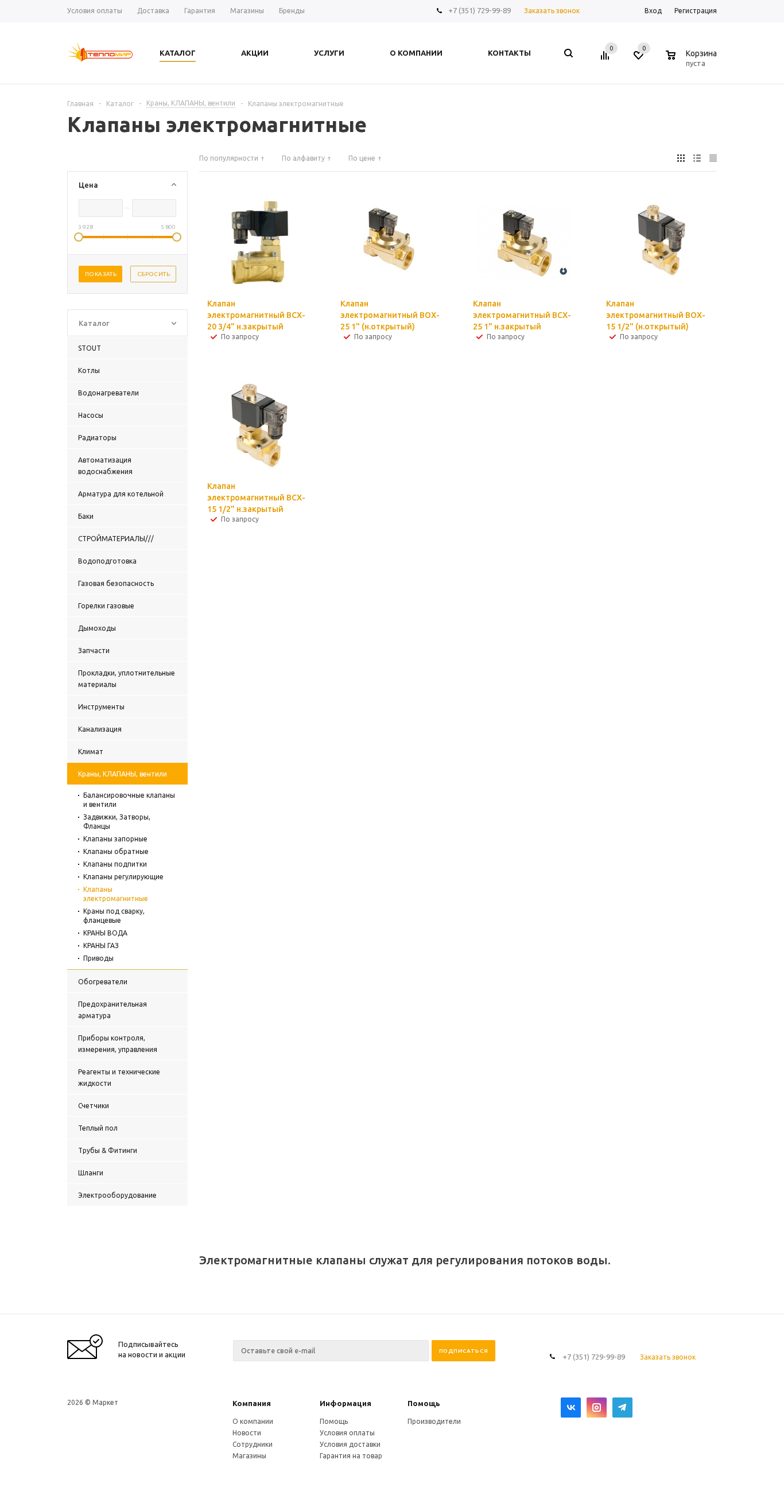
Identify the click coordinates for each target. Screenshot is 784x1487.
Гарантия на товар (351, 1455)
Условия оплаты (347, 1432)
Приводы (98, 958)
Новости (246, 1432)
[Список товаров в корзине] (692, 61)
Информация (345, 1403)
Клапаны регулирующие (123, 876)
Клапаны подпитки (115, 864)
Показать (101, 274)
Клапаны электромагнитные (115, 894)
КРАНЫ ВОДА (105, 933)
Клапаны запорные (115, 838)
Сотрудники (252, 1444)
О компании (252, 1421)
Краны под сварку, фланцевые (114, 915)
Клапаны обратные (116, 851)
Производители (434, 1421)
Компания (251, 1403)
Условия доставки (350, 1444)
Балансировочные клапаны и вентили (129, 799)
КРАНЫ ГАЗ (101, 945)
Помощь (423, 1403)
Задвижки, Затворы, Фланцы (116, 821)
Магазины (249, 1455)
